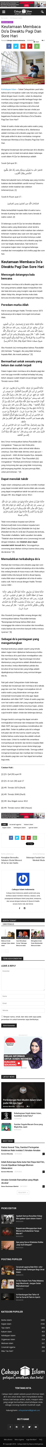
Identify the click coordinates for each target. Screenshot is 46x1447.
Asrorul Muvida (9, 1106)
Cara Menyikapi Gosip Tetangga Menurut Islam (21, 943)
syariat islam (33, 827)
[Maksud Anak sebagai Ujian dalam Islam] (8, 934)
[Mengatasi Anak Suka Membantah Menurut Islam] (38, 934)
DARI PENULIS (8, 924)
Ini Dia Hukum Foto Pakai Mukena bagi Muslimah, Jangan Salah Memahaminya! (30, 1283)
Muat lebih (22, 1192)
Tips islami (5, 1328)
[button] (42, 11)
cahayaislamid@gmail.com (29, 1410)
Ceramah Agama (8, 1347)
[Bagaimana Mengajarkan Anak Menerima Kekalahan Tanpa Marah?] (7, 1231)
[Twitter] (29, 1427)
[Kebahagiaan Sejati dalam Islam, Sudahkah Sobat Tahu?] (6, 1116)
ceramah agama (15, 824)
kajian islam (6, 827)
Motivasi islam (7, 1343)
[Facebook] (20, 908)
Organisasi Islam (8, 1339)
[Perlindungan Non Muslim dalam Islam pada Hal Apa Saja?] (23, 1095)
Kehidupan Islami (7, 22)
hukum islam (28, 824)
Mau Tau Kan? (7, 1351)
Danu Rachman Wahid (9, 1186)
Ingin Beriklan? (31, 1439)
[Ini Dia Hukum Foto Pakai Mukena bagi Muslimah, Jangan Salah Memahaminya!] (7, 1284)
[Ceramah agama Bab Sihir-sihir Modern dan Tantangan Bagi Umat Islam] (7, 1270)
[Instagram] (25, 908)
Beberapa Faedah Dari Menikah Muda (35, 858)
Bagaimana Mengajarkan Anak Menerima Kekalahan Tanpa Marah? (29, 1231)
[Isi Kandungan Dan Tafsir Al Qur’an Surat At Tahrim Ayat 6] (7, 1296)
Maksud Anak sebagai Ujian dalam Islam (8, 943)
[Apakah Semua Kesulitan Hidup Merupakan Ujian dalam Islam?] (7, 1219)
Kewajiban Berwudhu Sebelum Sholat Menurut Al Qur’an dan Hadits (11, 860)
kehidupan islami (20, 827)
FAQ (40, 1439)
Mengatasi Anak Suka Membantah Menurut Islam (37, 943)
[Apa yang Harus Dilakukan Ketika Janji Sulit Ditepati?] (7, 1245)
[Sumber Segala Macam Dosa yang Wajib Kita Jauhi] (6, 1127)
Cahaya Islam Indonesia (16, 40)
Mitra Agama (19, 1439)
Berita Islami (6, 1320)
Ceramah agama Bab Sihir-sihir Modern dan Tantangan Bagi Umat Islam (30, 1269)
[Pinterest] (23, 1427)
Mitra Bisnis (8, 1439)
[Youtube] (35, 1427)
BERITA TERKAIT (9, 921)
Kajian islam (6, 1324)
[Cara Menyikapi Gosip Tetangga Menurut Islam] (23, 934)
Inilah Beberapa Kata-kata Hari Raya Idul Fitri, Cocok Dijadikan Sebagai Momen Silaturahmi (23, 1165)
